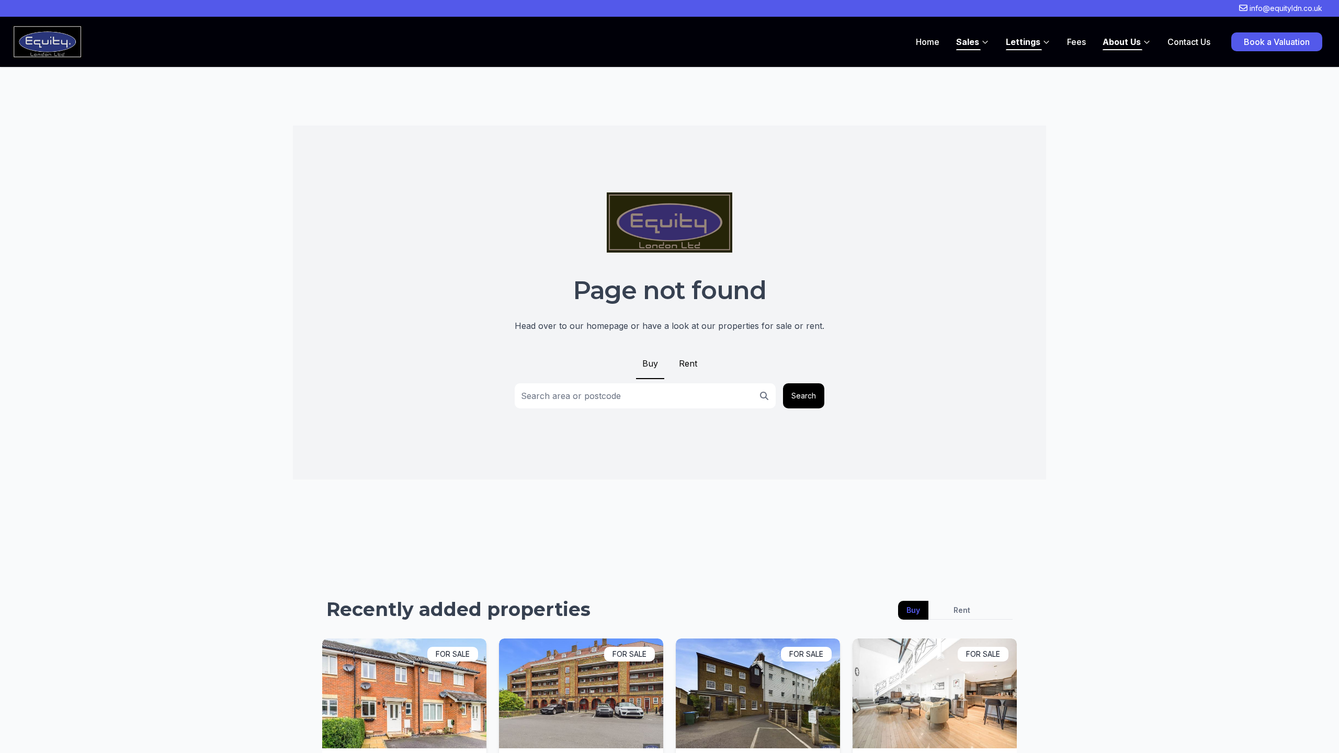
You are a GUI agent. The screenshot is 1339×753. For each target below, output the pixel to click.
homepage (607, 326)
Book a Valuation (1277, 42)
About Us (1122, 42)
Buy (650, 363)
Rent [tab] (962, 610)
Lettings (1023, 42)
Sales (967, 42)
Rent (688, 363)
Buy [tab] (913, 610)
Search (803, 395)
